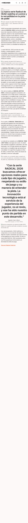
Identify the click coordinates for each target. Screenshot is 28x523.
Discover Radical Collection (8, 245)
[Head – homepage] (8, 2)
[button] (16, 2)
